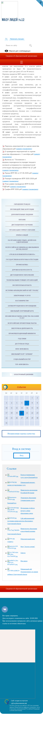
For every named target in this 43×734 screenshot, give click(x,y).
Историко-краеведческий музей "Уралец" (22, 290)
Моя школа (24, 561)
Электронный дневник (23, 374)
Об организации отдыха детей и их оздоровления (22, 241)
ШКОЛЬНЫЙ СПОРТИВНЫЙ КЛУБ (22, 311)
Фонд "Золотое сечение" (28, 546)
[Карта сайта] (6, 39)
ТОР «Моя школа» (22, 364)
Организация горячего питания (22, 230)
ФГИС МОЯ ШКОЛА (22, 349)
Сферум (23, 553)
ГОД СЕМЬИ (22, 339)
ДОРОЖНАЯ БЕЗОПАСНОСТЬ (22, 270)
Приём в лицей (22, 235)
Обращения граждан (22, 204)
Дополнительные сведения (22, 214)
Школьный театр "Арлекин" (22, 354)
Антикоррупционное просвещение (22, 306)
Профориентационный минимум (22, 333)
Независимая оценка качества (21, 433)
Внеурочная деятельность (22, 328)
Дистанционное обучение (22, 225)
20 (21, 413)
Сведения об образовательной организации (21, 56)
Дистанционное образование (22, 275)
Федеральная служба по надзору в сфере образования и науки (28, 510)
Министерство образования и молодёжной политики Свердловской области (22, 531)
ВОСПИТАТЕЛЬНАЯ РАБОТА (22, 285)
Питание (22, 220)
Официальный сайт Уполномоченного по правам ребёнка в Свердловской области (22, 571)
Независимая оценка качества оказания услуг (22, 317)
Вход (21, 455)
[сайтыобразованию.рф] (39, 3)
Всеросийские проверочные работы (22, 323)
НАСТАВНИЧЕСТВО (22, 301)
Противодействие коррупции (22, 209)
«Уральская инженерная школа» (22, 254)
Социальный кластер (22, 359)
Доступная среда (22, 344)
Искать (30, 45)
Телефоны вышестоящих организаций (22, 280)
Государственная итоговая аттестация (22, 259)
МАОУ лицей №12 (13, 20)
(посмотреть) (27, 149)
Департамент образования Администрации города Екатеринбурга (21, 500)
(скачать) (19, 149)
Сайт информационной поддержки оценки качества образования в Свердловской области (20, 521)
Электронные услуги (22, 295)
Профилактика (22, 265)
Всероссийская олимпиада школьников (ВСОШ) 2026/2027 (22, 248)
